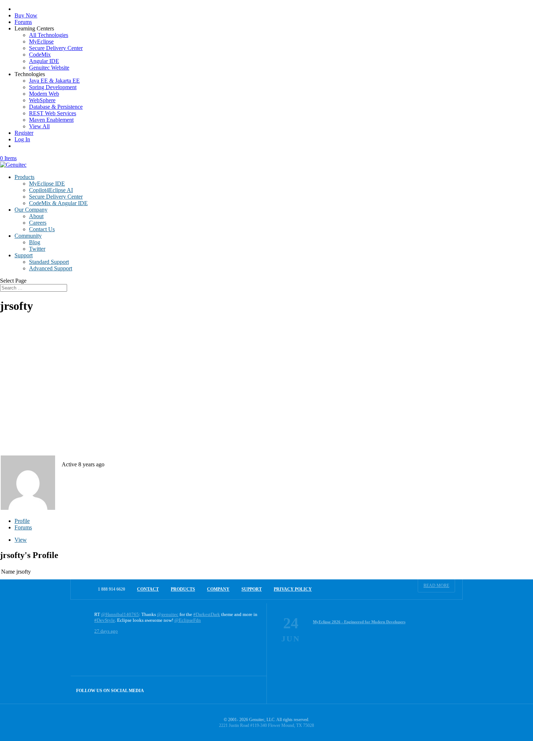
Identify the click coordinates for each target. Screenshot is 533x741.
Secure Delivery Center (56, 48)
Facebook (237, 689)
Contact (148, 589)
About (36, 216)
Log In (22, 139)
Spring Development (53, 87)
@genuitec (167, 614)
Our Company (31, 210)
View (21, 540)
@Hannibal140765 (120, 614)
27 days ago (106, 631)
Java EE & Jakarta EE (54, 81)
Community (28, 236)
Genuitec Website (49, 67)
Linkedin (253, 689)
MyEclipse (41, 41)
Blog (34, 242)
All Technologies (48, 35)
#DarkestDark (206, 614)
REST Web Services (52, 113)
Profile (22, 521)
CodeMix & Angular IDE (58, 203)
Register (24, 133)
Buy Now (26, 15)
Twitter (37, 249)
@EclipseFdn (187, 620)
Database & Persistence (56, 107)
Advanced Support (50, 268)
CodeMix (40, 54)
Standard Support (49, 262)
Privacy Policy (293, 589)
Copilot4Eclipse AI (51, 190)
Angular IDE (44, 61)
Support (24, 255)
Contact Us (42, 229)
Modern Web (44, 94)
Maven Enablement (51, 120)
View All (39, 126)
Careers (37, 223)
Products (24, 177)
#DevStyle (104, 620)
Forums (23, 22)
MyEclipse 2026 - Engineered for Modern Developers (359, 622)
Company (218, 589)
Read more (436, 585)
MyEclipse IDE (47, 183)
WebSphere (42, 100)
